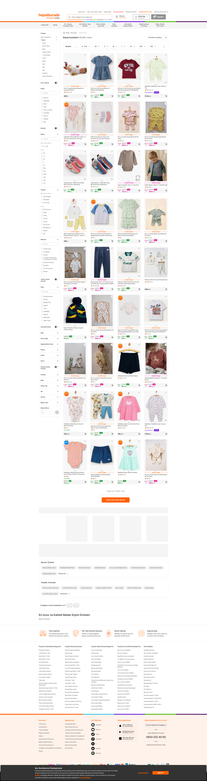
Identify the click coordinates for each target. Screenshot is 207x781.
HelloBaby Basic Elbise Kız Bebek (127, 472)
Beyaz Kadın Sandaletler (72, 662)
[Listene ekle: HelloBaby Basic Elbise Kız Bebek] (139, 441)
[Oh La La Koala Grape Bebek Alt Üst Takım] (129, 117)
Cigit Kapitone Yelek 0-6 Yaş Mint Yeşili (156, 185)
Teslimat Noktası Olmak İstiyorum (74, 739)
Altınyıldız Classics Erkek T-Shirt (48, 688)
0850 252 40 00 (156, 737)
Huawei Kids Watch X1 (150, 665)
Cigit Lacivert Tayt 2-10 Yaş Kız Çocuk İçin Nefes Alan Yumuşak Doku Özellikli (102, 282)
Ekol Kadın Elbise (96, 671)
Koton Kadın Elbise (96, 703)
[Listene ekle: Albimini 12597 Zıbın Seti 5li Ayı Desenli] (166, 248)
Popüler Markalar (149, 659)
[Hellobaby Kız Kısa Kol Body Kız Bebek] (75, 407)
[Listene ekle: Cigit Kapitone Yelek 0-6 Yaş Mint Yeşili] (166, 151)
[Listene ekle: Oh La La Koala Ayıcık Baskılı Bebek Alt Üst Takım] (112, 296)
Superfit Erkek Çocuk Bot (125, 685)
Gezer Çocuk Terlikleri (124, 706)
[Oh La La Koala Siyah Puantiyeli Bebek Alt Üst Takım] (156, 455)
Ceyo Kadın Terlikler (97, 697)
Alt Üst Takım (46, 46)
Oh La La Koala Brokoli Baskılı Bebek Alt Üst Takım (155, 137)
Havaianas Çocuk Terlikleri (125, 679)
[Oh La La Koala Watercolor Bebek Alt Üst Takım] (156, 214)
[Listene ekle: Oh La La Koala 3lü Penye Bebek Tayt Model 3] (85, 344)
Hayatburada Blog (70, 724)
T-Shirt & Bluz (46, 55)
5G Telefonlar (147, 689)
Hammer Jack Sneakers (46, 697)
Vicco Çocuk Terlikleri (124, 682)
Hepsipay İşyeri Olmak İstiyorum (74, 730)
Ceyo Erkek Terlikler (44, 677)
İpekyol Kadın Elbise (97, 709)
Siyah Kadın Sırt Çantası (72, 704)
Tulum (44, 58)
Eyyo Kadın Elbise (96, 662)
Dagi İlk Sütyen (122, 697)
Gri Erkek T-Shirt (69, 680)
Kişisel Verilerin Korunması (46, 739)
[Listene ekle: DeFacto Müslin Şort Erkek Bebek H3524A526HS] (112, 441)
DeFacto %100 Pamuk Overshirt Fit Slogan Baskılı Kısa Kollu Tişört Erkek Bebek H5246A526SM (101, 234)
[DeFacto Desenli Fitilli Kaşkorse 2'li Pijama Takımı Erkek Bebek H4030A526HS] (129, 214)
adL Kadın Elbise (96, 659)
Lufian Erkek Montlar (45, 671)
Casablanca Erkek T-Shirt (46, 709)
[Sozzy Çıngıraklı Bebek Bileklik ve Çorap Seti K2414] (75, 69)
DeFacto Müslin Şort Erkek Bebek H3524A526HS (100, 475)
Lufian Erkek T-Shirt (44, 653)
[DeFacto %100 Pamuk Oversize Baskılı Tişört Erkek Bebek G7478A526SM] (129, 69)
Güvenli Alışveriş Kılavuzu (46, 745)
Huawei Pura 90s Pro (150, 671)
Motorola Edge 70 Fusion (151, 683)
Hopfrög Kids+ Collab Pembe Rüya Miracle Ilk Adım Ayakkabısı (74, 183)
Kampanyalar (107, 12)
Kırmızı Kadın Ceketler (71, 686)
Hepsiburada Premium (145, 12)
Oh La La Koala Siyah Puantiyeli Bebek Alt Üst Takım (156, 475)
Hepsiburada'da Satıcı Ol (161, 12)
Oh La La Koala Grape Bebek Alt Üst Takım (128, 137)
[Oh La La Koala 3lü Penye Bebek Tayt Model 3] (75, 359)
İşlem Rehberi (69, 748)
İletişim (41, 751)
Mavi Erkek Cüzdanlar (71, 695)
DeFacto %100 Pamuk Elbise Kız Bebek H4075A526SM (100, 89)
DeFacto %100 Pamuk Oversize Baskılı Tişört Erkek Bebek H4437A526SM (156, 331)
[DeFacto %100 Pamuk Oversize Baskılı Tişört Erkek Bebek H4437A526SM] (156, 311)
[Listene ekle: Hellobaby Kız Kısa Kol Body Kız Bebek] (85, 392)
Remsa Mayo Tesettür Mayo (99, 694)
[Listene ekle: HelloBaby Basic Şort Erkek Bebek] (139, 344)
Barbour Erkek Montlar (45, 674)
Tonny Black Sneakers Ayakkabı (100, 700)
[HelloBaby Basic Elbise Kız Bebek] (129, 455)
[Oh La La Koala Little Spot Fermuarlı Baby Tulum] (102, 359)
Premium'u (51, 18)
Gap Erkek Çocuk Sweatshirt (126, 656)
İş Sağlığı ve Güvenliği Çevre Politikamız (50, 748)
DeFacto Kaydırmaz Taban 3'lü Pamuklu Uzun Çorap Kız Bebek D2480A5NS (100, 137)
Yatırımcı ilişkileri (43, 730)
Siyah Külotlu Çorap (70, 677)
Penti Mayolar (95, 677)
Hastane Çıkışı (46, 52)
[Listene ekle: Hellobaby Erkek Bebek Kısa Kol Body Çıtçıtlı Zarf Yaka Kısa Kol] (85, 441)
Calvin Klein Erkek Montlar (46, 706)
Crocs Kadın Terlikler (97, 656)
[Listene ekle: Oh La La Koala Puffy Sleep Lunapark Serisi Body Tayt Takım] (85, 248)
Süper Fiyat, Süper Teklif (94, 12)
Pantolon (45, 73)
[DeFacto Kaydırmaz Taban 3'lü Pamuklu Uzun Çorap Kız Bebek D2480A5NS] (102, 117)
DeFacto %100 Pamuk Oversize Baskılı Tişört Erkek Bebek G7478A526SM (129, 89)
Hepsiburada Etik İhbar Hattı (156, 745)
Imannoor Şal (95, 653)
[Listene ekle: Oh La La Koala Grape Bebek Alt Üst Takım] (139, 103)
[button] (75, 96)
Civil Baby (46, 113)
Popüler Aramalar (149, 656)
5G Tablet (146, 686)
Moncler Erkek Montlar (45, 700)
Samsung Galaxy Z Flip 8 (151, 701)
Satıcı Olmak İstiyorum (71, 727)
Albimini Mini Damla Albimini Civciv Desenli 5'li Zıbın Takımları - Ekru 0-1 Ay (74, 234)
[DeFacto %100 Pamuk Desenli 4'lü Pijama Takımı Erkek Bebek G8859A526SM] (102, 407)
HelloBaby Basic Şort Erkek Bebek (128, 376)
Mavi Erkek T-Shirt (44, 656)
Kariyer (41, 736)
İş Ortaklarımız (43, 727)
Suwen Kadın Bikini (96, 706)
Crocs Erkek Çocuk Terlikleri (126, 673)
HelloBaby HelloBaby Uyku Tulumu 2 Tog (155, 87)
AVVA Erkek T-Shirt (44, 659)
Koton (45, 103)
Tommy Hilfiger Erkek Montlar (47, 694)
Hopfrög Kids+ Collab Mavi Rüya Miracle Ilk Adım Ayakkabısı (100, 183)
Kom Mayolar (95, 691)
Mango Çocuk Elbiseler (124, 700)
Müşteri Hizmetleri (131, 12)
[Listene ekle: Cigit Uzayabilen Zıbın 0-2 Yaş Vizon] (139, 151)
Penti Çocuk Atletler (123, 691)
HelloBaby (46, 100)
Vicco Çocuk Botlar (123, 670)
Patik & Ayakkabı (47, 76)
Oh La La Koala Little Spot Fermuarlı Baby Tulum (101, 378)
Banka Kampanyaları (71, 745)
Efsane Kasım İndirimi (150, 662)
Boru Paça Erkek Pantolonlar (73, 701)
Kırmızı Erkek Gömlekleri (72, 692)
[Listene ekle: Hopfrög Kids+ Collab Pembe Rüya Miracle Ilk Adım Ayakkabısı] (85, 151)
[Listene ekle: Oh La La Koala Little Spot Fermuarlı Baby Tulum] (112, 344)
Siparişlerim (81, 12)
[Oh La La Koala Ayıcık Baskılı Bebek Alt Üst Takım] (102, 311)
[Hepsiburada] (49, 15)
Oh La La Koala (47, 110)
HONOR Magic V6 (149, 707)
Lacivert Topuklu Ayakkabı (72, 668)
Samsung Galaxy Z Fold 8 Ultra (152, 698)
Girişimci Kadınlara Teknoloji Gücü (75, 736)
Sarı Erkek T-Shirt (70, 683)
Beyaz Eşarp (68, 653)
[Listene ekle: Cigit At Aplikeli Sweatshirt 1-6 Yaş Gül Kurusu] (166, 344)
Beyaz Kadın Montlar (71, 698)
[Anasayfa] (64, 33)
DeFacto (45, 97)
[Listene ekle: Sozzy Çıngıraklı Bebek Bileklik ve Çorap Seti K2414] (85, 55)
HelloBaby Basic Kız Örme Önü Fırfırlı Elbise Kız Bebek (128, 424)
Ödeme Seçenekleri (70, 742)
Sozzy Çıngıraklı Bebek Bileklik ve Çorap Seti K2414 (74, 89)
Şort (43, 67)
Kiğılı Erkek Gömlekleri (45, 691)
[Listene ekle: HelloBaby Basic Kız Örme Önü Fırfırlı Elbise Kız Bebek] (139, 392)
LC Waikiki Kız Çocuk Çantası (126, 659)
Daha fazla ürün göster (115, 500)
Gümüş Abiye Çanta (70, 689)
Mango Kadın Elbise (97, 668)
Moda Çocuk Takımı (123, 703)
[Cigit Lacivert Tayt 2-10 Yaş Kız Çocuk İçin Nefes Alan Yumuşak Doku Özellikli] (102, 262)
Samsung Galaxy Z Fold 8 (151, 695)
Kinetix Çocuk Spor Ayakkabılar (127, 688)
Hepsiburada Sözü (149, 650)
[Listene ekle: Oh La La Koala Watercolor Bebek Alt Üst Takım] (166, 200)
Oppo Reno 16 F (148, 692)
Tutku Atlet (42, 680)
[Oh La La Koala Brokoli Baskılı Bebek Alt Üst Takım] (156, 117)
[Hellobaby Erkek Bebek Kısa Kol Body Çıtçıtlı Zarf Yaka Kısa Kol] (75, 455)
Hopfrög (45, 119)
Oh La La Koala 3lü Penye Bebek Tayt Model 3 (75, 378)
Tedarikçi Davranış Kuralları (73, 733)
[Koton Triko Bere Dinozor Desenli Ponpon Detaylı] (75, 311)
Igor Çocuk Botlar (122, 653)
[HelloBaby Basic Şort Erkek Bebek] (129, 359)
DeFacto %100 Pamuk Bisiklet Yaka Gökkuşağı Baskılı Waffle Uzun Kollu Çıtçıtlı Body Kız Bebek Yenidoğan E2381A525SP (128, 331)
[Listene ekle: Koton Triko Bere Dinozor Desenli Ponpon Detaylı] (85, 296)
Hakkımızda (42, 724)
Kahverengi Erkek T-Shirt (72, 665)
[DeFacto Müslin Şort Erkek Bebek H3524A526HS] (102, 455)
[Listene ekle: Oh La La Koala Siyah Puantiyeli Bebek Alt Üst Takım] (166, 441)
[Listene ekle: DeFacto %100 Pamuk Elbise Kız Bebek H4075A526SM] (112, 55)
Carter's (45, 116)
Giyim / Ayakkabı (45, 37)
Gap (44, 122)
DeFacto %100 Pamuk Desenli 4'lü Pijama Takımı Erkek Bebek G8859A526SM (101, 427)
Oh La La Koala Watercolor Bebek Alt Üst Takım (155, 234)
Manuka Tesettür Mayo (98, 685)
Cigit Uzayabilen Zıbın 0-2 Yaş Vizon (128, 185)
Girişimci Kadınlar (118, 12)
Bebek (43, 40)
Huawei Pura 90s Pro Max (151, 668)
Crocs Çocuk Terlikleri (124, 662)
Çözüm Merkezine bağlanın (156, 725)
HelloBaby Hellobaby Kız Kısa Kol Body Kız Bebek (73, 424)
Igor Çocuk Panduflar (124, 694)
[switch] (56, 83)
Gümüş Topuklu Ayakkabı (72, 650)
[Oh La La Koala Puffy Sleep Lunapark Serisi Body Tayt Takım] (75, 262)
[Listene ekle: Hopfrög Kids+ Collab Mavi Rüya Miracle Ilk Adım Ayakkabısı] (112, 151)
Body (43, 49)
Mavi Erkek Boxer (70, 659)
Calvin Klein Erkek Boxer (46, 703)
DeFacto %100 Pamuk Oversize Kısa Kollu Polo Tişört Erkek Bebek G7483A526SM (128, 283)
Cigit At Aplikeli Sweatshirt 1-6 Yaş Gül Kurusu (156, 378)
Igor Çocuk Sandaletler (124, 650)
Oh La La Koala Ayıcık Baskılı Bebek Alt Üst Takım (102, 331)
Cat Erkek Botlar (43, 662)
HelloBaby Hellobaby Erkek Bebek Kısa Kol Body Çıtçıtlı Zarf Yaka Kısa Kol (74, 473)
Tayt (43, 64)
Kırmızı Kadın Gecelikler (72, 656)
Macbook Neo (148, 674)
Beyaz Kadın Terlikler (71, 674)
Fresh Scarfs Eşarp (96, 650)
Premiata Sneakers (44, 650)
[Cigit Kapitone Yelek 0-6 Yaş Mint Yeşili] (156, 166)
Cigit (44, 106)
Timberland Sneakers (45, 665)
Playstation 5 (147, 680)
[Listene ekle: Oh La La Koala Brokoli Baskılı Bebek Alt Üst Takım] (166, 103)
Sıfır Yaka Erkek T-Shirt (71, 707)
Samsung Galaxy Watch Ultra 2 (152, 704)
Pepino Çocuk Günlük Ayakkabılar (127, 676)
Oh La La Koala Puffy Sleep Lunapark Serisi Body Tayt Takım (74, 282)
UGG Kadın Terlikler (96, 688)
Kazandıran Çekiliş (149, 677)
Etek (43, 70)
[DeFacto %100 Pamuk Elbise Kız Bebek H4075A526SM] (102, 69)
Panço (44, 43)
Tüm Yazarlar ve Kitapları (151, 653)
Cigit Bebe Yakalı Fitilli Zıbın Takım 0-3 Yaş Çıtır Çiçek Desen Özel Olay (75, 137)
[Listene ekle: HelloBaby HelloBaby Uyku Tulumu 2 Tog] (166, 55)
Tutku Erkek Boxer (44, 668)
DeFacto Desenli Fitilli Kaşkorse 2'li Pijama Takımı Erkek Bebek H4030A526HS (128, 234)
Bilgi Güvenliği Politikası (45, 742)
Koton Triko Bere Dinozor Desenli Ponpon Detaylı (73, 328)
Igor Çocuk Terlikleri (123, 709)
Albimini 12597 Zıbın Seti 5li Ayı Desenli (156, 280)
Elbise (44, 61)
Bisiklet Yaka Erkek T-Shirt (72, 671)
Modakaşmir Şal (95, 665)
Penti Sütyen (95, 674)
